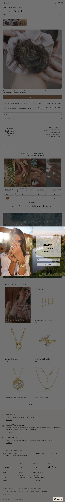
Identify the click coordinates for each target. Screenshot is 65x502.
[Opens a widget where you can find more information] (57, 499)
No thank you (48, 264)
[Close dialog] (63, 228)
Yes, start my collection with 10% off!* (48, 260)
